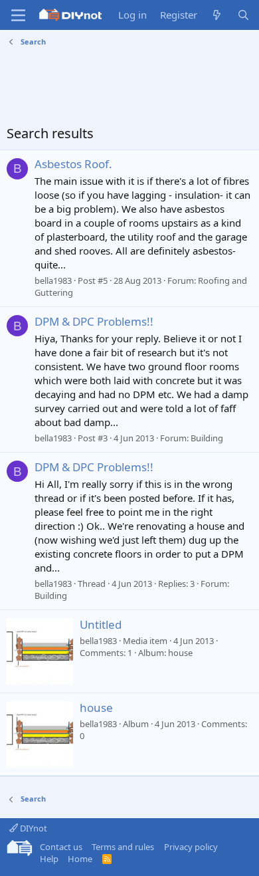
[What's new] (217, 15)
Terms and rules (123, 847)
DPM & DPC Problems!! (94, 321)
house (96, 707)
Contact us (61, 847)
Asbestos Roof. (73, 163)
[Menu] (18, 15)
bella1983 (53, 280)
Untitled (101, 624)
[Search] (243, 15)
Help (49, 859)
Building (207, 438)
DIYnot (32, 828)
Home (80, 859)
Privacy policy (191, 847)
